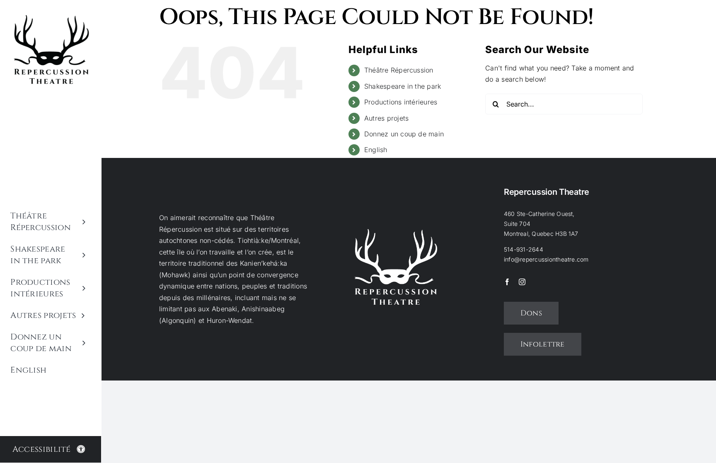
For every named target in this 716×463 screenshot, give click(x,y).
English (375, 149)
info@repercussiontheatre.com (546, 259)
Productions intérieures (401, 102)
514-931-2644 (523, 249)
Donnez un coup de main (404, 134)
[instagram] (522, 282)
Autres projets (386, 118)
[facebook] (507, 282)
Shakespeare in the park (402, 86)
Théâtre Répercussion (398, 70)
